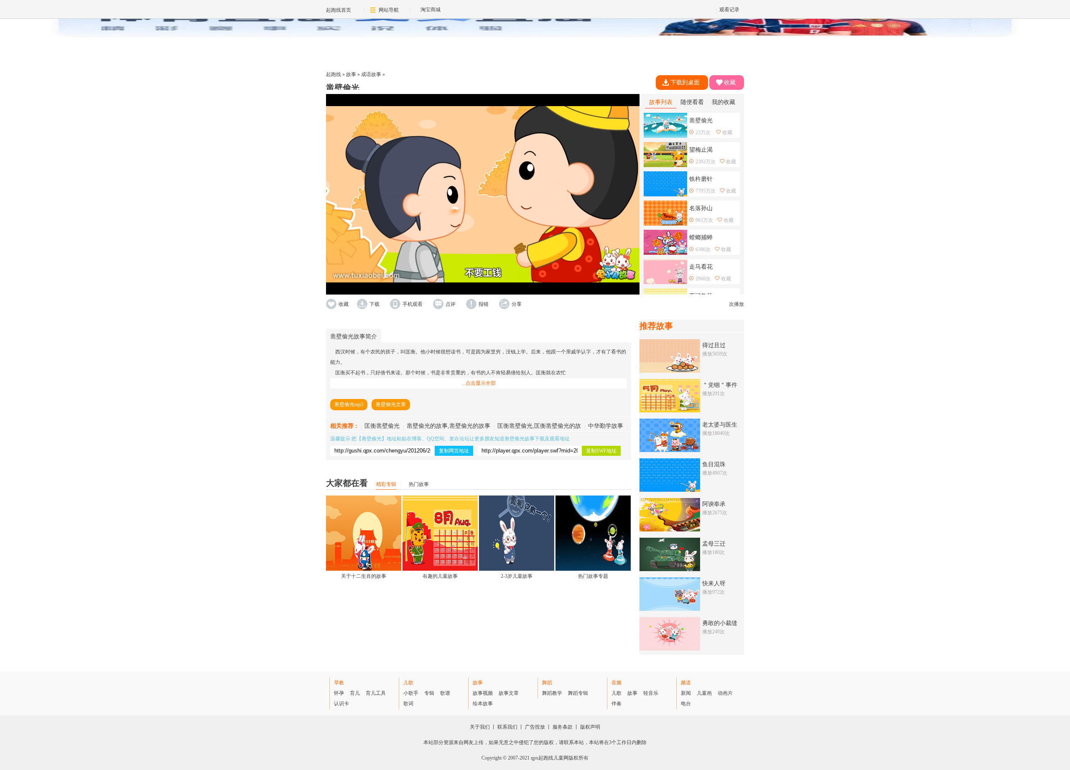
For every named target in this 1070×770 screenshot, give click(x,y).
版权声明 (590, 727)
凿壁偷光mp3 (348, 404)
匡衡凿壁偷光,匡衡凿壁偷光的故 (539, 426)
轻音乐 (650, 693)
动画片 (725, 693)
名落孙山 (701, 208)
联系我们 (507, 727)
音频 (616, 683)
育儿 (355, 693)
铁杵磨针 (701, 179)
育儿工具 (376, 693)
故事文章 (509, 693)
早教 (339, 683)
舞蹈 (547, 683)
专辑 (429, 693)
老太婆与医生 (719, 425)
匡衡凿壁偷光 (382, 426)
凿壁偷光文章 (391, 404)
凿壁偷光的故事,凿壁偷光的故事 (448, 426)
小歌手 (410, 693)
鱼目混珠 (714, 464)
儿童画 (704, 693)
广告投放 (535, 727)
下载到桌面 (685, 82)
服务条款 (563, 727)
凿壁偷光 (372, 439)
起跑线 (333, 74)
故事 (351, 74)
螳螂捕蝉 (701, 237)
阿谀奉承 (714, 504)
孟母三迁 (714, 544)
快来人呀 (714, 583)
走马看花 (701, 267)
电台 (686, 703)
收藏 (730, 82)
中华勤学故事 (605, 426)
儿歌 (408, 683)
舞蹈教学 (552, 693)
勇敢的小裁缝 (719, 623)
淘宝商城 (430, 10)
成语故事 (371, 74)
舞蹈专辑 (578, 693)
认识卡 (341, 703)
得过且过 (714, 345)
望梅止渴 (701, 150)
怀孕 (339, 693)
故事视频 (483, 693)
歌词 (408, 703)
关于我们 (480, 727)
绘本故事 (483, 703)
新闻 (686, 693)
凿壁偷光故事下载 (524, 439)
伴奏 (616, 703)
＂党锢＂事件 (719, 385)
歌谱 (445, 693)
